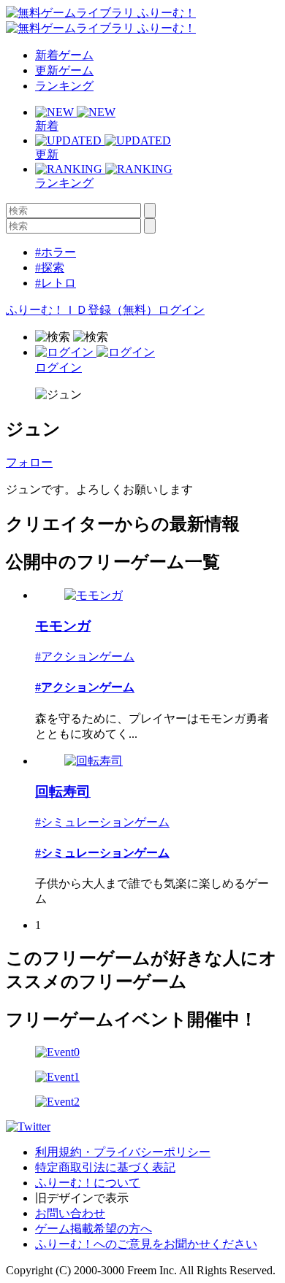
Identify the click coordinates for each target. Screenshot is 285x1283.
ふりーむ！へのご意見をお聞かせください (146, 1244)
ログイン (181, 310)
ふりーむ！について (87, 1182)
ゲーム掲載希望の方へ (93, 1228)
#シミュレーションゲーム (102, 822)
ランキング (64, 86)
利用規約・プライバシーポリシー (122, 1152)
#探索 (49, 267)
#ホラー (55, 252)
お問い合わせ (70, 1213)
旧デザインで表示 (82, 1198)
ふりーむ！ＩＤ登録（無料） (82, 310)
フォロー (29, 462)
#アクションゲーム (84, 656)
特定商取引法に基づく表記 (105, 1167)
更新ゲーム (64, 70)
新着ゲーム (64, 55)
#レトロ (55, 283)
